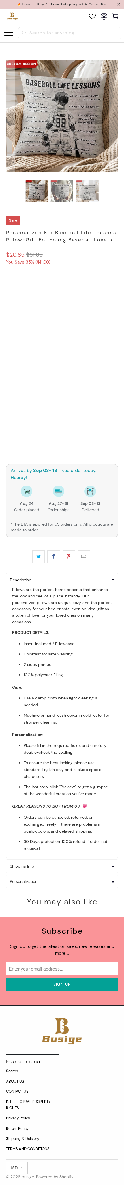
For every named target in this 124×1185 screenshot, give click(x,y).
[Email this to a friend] (84, 556)
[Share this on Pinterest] (69, 556)
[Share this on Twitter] (38, 556)
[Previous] (10, 116)
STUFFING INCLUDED (60, 287)
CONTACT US (17, 1091)
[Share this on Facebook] (53, 556)
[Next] (113, 116)
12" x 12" (16, 314)
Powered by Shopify (55, 1176)
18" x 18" (38, 314)
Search (12, 1071)
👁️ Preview (62, 428)
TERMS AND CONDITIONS (28, 1148)
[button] (62, 336)
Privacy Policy (18, 1118)
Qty (9, 400)
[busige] (12, 16)
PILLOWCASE (21, 287)
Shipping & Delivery (22, 1138)
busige (28, 1176)
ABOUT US (15, 1081)
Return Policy (17, 1128)
